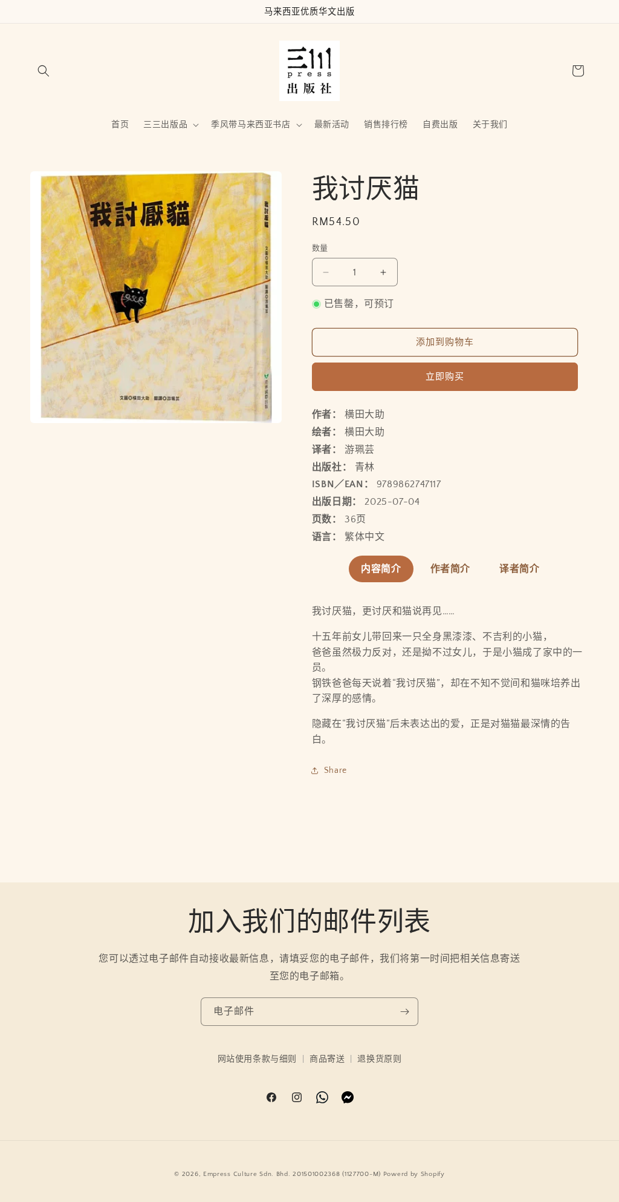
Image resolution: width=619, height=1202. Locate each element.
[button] (43, 70)
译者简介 (519, 568)
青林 (365, 467)
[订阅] (404, 1011)
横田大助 (364, 414)
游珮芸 (360, 449)
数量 (320, 248)
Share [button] (335, 770)
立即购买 (445, 377)
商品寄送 (327, 1059)
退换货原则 (379, 1059)
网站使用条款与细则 (257, 1059)
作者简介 (450, 568)
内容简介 (381, 568)
